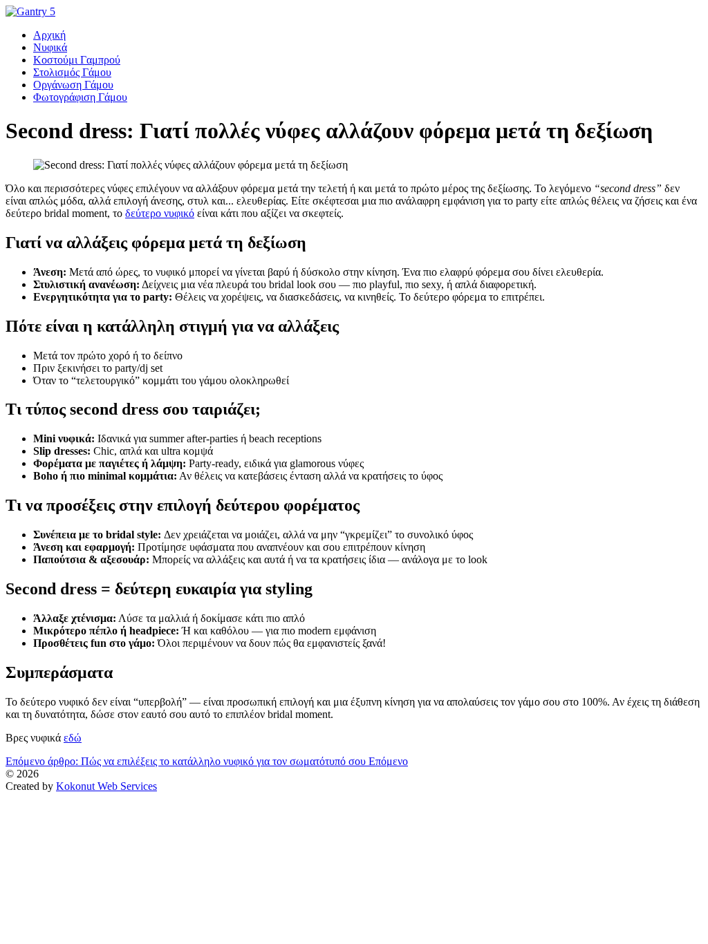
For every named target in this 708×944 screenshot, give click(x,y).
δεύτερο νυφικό (159, 213)
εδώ (73, 738)
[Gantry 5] (30, 11)
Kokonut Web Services (106, 786)
